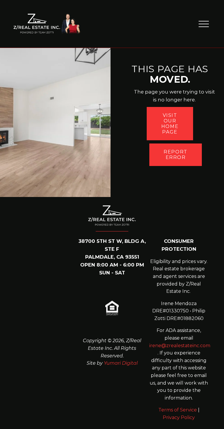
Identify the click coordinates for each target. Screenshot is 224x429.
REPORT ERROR (176, 154)
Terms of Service (177, 410)
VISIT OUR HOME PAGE (169, 124)
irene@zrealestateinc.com (179, 345)
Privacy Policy (28, 376)
